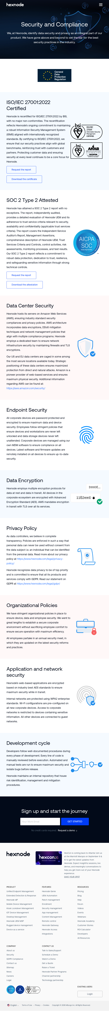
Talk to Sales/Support (51, 950)
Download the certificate (24, 179)
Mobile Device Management (19, 904)
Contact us (12, 963)
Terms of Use (27, 1005)
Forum (80, 904)
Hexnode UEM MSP (15, 921)
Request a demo (66, 830)
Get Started (75, 821)
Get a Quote (47, 963)
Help (79, 900)
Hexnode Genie (49, 891)
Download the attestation (25, 284)
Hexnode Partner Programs (54, 972)
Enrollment (47, 904)
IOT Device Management (18, 912)
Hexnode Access (49, 929)
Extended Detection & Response (21, 895)
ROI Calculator (84, 929)
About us (11, 950)
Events (80, 912)
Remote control (49, 921)
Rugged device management (20, 925)
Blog (79, 895)
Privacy (37, 1005)
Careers (10, 976)
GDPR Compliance (15, 959)
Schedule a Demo (50, 955)
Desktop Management (17, 917)
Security (10, 955)
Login (90, 994)
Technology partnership (52, 980)
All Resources (83, 938)
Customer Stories (85, 925)
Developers (82, 934)
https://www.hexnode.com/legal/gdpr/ (38, 583)
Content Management (52, 917)
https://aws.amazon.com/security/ (26, 388)
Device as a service (15, 929)
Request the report (21, 169)
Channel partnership (51, 976)
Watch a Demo (49, 959)
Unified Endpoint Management (20, 891)
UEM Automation (49, 895)
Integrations (47, 934)
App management (50, 912)
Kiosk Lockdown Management (20, 908)
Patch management (51, 900)
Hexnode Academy (86, 921)
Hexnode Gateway (50, 925)
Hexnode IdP (12, 900)
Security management (52, 908)
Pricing (80, 891)
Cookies (46, 1005)
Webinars (81, 917)
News (9, 972)
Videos (80, 908)
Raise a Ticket (48, 967)
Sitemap (10, 967)
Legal (9, 980)
